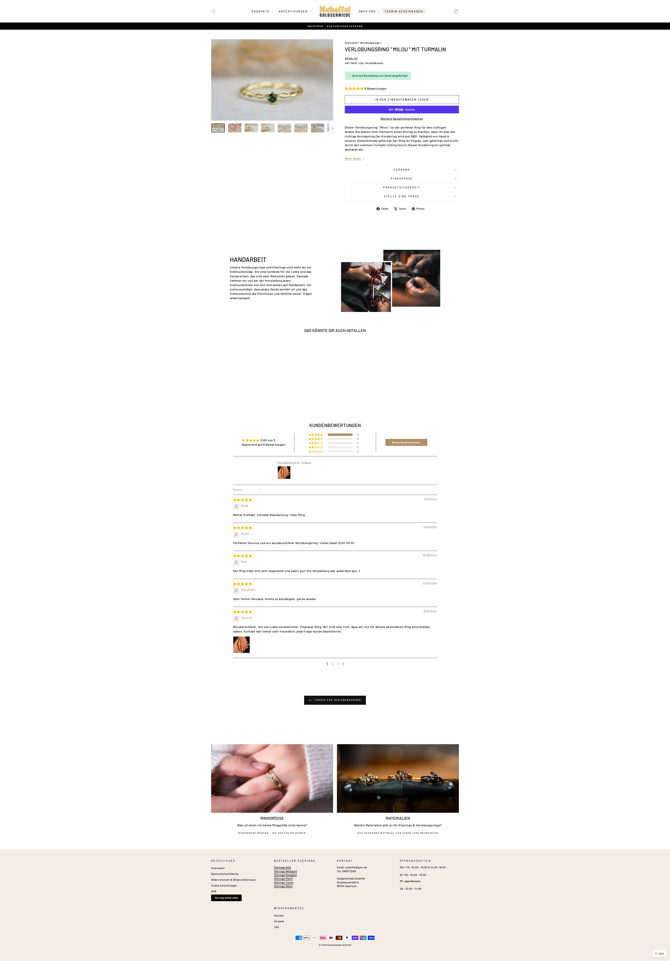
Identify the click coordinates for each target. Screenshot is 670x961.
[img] (242, 500)
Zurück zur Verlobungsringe (337, 700)
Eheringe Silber (283, 886)
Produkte (261, 11)
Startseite (351, 42)
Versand (402, 169)
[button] (354, 88)
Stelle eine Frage (402, 196)
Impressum (218, 868)
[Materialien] (398, 778)
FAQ (276, 927)
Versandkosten (374, 63)
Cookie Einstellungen (224, 885)
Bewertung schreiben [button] (406, 442)
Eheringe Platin (283, 878)
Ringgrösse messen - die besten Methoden (272, 833)
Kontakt (279, 915)
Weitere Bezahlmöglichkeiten (401, 119)
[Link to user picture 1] (241, 644)
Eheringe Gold (282, 867)
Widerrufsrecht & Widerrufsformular (233, 879)
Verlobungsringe (370, 42)
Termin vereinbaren (404, 11)
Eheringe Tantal (284, 882)
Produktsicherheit (401, 187)
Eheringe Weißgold (285, 871)
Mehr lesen (355, 158)
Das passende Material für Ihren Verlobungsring (398, 833)
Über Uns (368, 11)
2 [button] (333, 664)
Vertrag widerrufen (226, 897)
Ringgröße (402, 178)
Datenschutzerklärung (224, 873)
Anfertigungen (294, 11)
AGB (213, 891)
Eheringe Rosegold (285, 874)
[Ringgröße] (272, 778)
